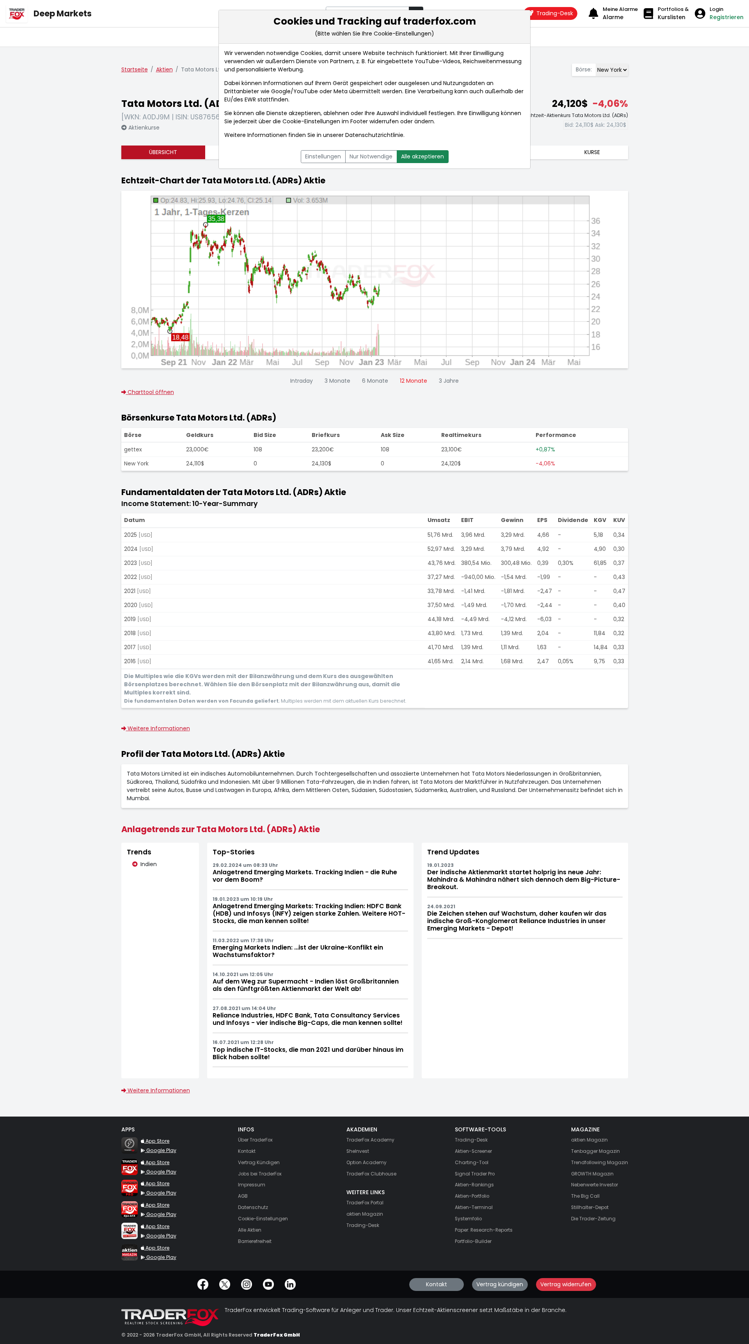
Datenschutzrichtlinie (374, 135)
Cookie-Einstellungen (311, 121)
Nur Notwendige (371, 156)
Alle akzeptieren (422, 156)
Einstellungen (323, 156)
